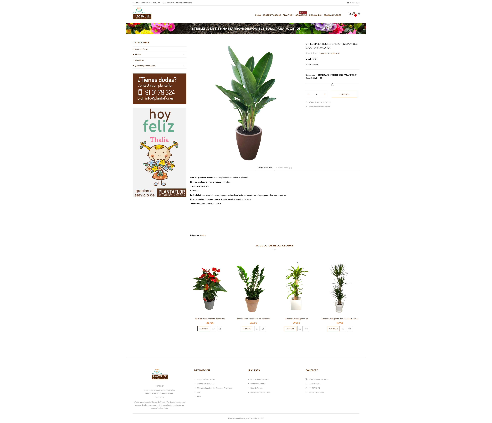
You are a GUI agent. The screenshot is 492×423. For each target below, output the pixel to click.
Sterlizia (203, 235)
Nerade (242, 418)
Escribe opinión (335, 53)
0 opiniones (323, 53)
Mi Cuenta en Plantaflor (260, 379)
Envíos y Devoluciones (205, 384)
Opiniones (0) (284, 167)
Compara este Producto (319, 106)
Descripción (265, 167)
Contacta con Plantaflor (319, 379)
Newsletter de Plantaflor (260, 392)
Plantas (138, 55)
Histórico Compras (257, 384)
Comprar (203, 329)
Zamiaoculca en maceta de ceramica (253, 319)
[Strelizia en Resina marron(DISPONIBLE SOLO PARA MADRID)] (246, 102)
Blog (198, 392)
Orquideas (139, 60)
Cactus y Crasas (141, 49)
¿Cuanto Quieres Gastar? (145, 66)
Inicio (199, 396)
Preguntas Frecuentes (206, 379)
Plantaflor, (159, 386)
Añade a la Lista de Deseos (320, 102)
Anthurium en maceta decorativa (210, 319)
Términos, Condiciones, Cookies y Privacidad (214, 388)
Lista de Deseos (256, 388)
